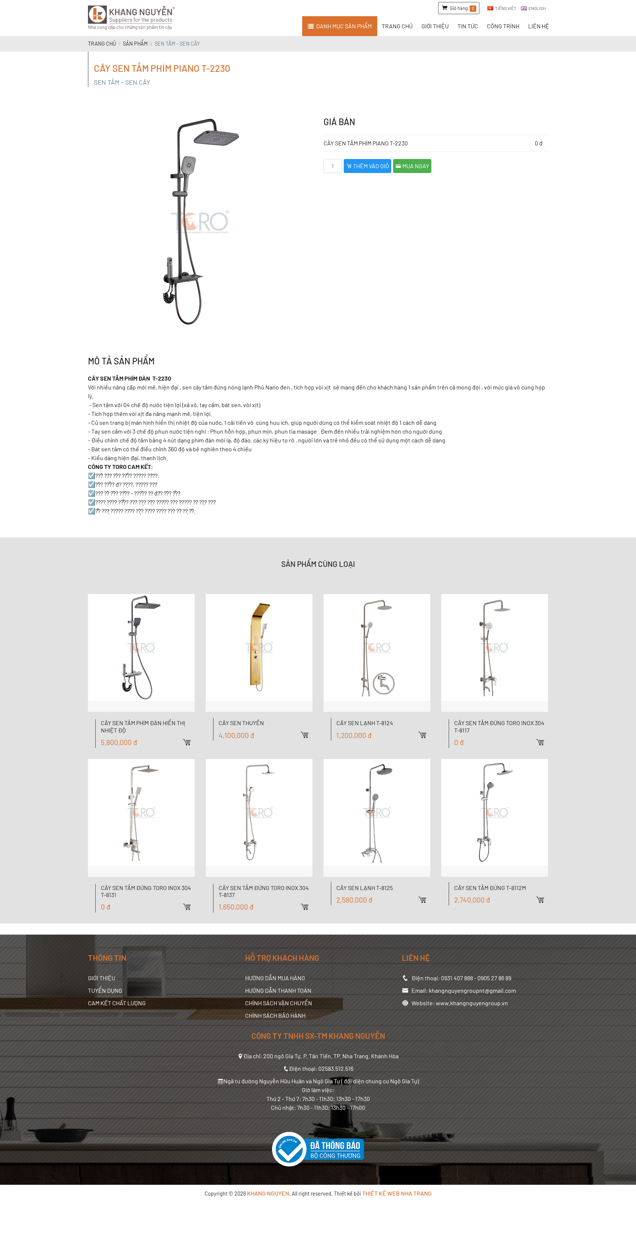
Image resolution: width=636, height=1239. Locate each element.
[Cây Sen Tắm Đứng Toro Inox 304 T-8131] (141, 818)
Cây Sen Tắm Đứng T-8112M (490, 887)
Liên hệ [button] (538, 25)
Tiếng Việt (505, 8)
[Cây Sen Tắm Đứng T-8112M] (494, 818)
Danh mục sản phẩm (344, 25)
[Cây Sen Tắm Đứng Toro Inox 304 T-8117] (494, 653)
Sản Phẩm (135, 43)
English (537, 8)
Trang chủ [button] (397, 25)
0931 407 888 (457, 977)
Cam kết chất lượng (117, 1002)
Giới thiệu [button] (435, 25)
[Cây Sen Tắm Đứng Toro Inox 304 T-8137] (259, 818)
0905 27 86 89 (494, 977)
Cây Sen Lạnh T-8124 (364, 722)
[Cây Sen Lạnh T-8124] (377, 653)
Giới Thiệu (101, 977)
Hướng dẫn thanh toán (278, 990)
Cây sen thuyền (241, 722)
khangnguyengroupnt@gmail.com (472, 990)
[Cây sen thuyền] (259, 653)
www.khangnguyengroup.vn (472, 1002)
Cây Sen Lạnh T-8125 (364, 887)
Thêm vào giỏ (370, 165)
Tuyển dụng (105, 990)
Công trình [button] (503, 25)
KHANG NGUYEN (268, 1193)
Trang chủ (102, 43)
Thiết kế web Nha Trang (397, 1193)
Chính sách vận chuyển (278, 1002)
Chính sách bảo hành (275, 1015)
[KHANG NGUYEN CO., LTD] (132, 18)
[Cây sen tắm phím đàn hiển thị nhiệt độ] (141, 653)
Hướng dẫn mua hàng (275, 977)
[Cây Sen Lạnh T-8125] (377, 818)
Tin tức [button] (467, 25)
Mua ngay (415, 165)
